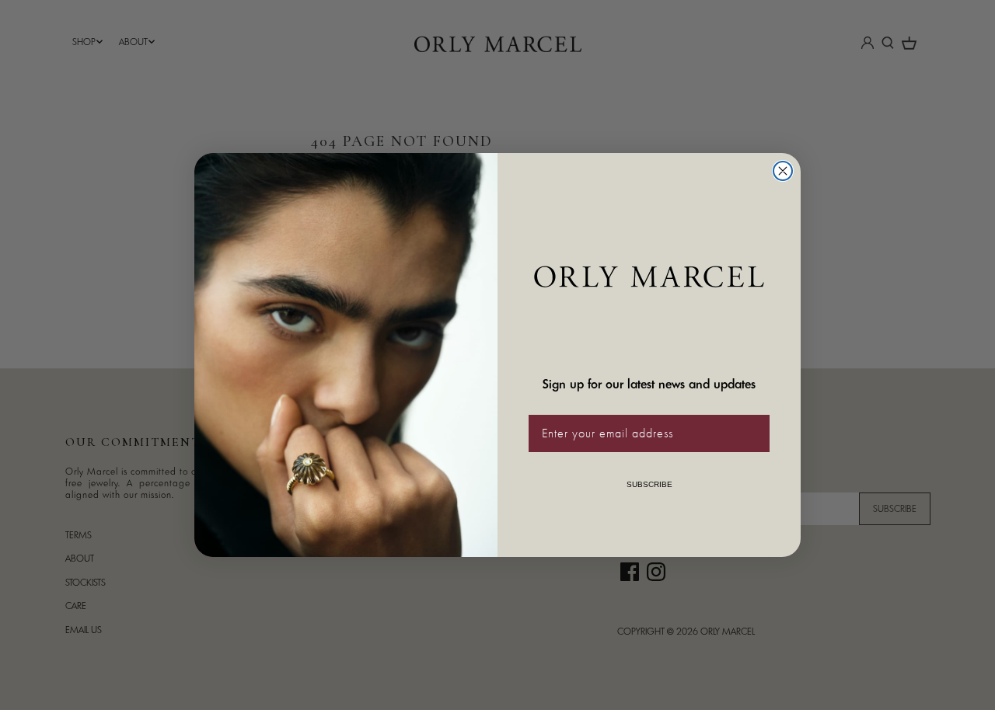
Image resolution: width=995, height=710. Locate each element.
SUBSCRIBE (649, 484)
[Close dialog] (783, 171)
